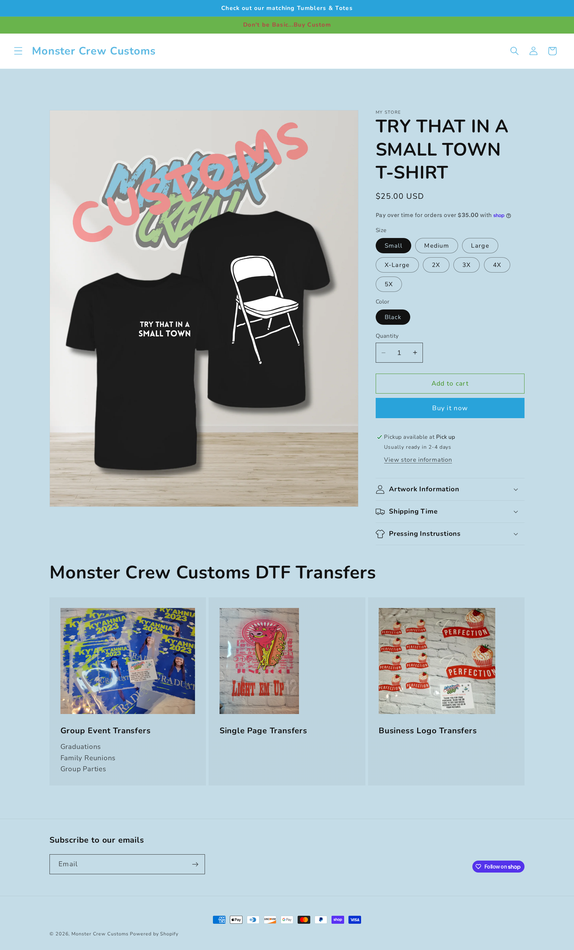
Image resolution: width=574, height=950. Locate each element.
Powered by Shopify (154, 934)
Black (393, 317)
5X (389, 284)
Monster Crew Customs (100, 934)
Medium (436, 246)
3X (466, 265)
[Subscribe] (195, 864)
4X (497, 265)
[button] (18, 51)
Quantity (387, 336)
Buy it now (450, 408)
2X (436, 265)
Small (394, 246)
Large (480, 246)
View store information (418, 460)
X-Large (397, 265)
